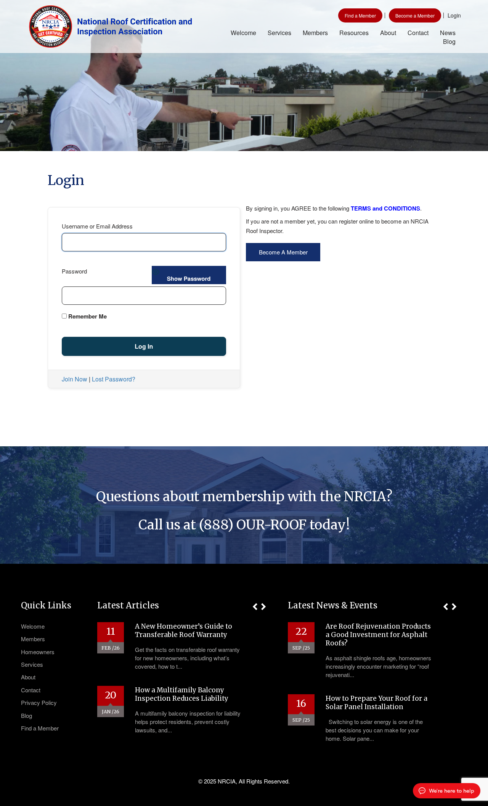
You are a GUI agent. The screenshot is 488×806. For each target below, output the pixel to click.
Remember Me (87, 316)
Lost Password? (113, 379)
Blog (449, 41)
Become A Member (283, 252)
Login (454, 15)
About (388, 32)
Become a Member (415, 15)
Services (279, 32)
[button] (254, 606)
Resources (354, 32)
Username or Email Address (97, 226)
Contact (418, 32)
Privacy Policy (39, 702)
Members (315, 32)
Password (74, 271)
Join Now (74, 379)
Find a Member (360, 15)
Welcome (243, 32)
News (448, 32)
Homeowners (38, 652)
